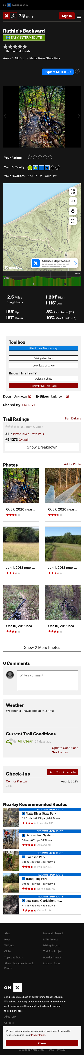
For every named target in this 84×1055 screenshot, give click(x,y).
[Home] (20, 15)
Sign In (67, 16)
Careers (9, 1022)
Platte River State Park (44, 58)
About (7, 933)
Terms (50, 1049)
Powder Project (52, 957)
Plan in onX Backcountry (43, 348)
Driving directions (43, 358)
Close (42, 1043)
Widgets (9, 945)
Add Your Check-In (63, 772)
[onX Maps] (13, 990)
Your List (50, 176)
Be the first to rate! (18, 51)
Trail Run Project (52, 951)
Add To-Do (35, 176)
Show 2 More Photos (42, 647)
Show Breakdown (42, 447)
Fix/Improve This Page (43, 385)
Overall (24, 439)
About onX (10, 1016)
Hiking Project (51, 945)
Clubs (7, 951)
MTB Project (50, 939)
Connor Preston (16, 781)
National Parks (51, 963)
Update (65, 748)
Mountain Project (53, 933)
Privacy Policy (38, 1035)
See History (60, 752)
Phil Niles (28, 405)
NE (17, 58)
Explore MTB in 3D (58, 72)
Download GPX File (43, 365)
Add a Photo (72, 464)
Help (7, 939)
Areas (7, 58)
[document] (42, 1037)
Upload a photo (43, 378)
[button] (7, 117)
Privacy (61, 1049)
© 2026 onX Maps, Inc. (31, 1049)
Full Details (73, 418)
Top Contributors (14, 957)
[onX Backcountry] (15, 5)
